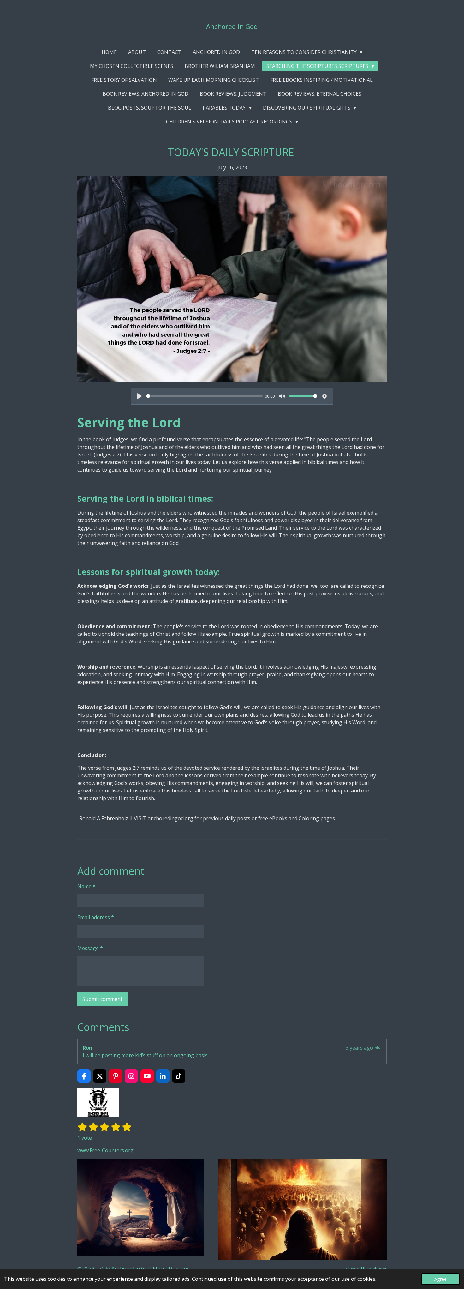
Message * (90, 948)
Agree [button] (440, 1279)
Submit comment (102, 999)
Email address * (95, 917)
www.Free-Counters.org (105, 1150)
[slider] (204, 396)
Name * (86, 886)
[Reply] (377, 1047)
